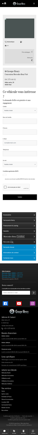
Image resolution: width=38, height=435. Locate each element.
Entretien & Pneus (6, 397)
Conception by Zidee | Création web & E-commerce (19, 425)
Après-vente (5, 394)
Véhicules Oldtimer (7, 384)
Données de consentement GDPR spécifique (14, 365)
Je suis (4, 160)
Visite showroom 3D (7, 362)
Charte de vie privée (27, 416)
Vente (3, 391)
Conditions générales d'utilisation (11, 416)
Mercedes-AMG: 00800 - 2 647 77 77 (12, 275)
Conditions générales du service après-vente (19, 420)
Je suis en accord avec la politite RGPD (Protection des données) (20, 179)
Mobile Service (6, 407)
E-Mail (5, 139)
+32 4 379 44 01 (9, 328)
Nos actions (5, 410)
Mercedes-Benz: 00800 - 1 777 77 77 (12, 273)
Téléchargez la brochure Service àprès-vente (14, 360)
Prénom (5, 128)
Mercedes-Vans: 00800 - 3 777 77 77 (12, 277)
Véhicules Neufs (6, 373)
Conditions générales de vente (17, 418)
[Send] (33, 293)
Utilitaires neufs (6, 378)
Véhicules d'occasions (8, 375)
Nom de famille (7, 117)
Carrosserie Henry (7, 405)
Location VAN (5, 402)
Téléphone (6, 149)
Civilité (5, 106)
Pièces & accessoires (7, 399)
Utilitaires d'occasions (8, 381)
